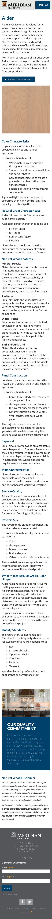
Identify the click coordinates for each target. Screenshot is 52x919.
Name (8, 867)
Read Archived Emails (9, 895)
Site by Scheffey (24, 912)
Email (8, 877)
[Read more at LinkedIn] (29, 902)
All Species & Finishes (20, 79)
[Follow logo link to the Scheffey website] (31, 912)
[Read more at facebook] (22, 902)
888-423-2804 (29, 849)
